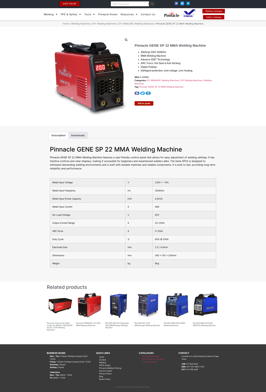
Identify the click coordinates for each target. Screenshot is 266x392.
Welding (49, 14)
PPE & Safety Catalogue (153, 359)
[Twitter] (182, 3)
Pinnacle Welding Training (110, 368)
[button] (126, 40)
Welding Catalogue (150, 356)
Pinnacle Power (108, 14)
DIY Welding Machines (105, 23)
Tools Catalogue (149, 362)
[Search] (152, 3)
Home (66, 23)
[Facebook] (176, 3)
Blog (101, 376)
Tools (87, 14)
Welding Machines (81, 23)
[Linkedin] (188, 3)
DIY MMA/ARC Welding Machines (136, 23)
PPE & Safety (69, 14)
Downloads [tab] (78, 135)
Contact (102, 360)
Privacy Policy (105, 373)
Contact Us (148, 14)
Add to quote (144, 103)
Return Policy (105, 379)
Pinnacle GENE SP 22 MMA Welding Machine (161, 87)
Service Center (105, 371)
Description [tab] (59, 135)
